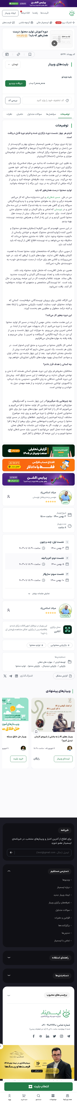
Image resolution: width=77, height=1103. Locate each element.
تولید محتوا (21, 666)
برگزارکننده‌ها (64, 925)
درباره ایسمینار (63, 887)
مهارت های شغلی (45, 662)
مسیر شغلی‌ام (53, 197)
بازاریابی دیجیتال (49, 666)
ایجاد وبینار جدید (62, 895)
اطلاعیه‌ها (25, 13)
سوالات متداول (63, 910)
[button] (53, 1097)
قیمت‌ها (44, 13)
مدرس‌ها (66, 933)
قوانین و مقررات (62, 918)
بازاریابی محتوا (34, 666)
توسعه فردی (60, 662)
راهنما (35, 13)
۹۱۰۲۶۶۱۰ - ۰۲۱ (49, 1025)
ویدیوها (66, 880)
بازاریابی (62, 666)
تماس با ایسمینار (62, 941)
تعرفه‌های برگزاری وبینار (59, 903)
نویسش (58, 209)
